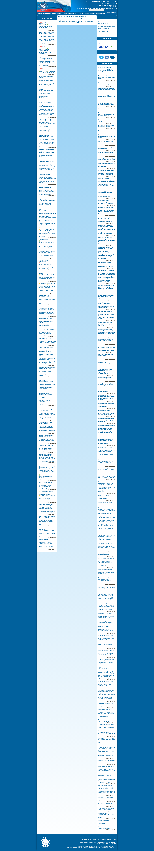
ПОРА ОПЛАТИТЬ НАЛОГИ (45, 338)
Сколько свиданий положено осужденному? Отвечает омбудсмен (45, 174)
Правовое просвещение (70, 13)
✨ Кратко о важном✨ (44, 306)
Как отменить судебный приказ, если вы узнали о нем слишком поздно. (46, 161)
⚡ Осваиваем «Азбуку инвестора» (47, 227)
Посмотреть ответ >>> (110, 73)
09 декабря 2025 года (44, 295)
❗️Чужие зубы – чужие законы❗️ (47, 57)
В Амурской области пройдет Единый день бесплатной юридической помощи (46, 121)
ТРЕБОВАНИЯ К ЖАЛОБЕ (103, 28)
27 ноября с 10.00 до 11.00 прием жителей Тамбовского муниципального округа (46, 325)
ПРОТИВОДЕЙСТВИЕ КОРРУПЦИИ (111, 13)
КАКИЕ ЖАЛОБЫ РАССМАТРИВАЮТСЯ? (107, 26)
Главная (40, 13)
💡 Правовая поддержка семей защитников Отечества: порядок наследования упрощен (46, 493)
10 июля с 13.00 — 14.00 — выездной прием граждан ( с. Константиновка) (45, 102)
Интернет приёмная (90, 13)
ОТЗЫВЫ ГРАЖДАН (100, 13)
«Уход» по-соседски (43, 539)
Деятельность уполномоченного (52, 13)
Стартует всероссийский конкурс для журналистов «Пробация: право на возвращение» (46, 34)
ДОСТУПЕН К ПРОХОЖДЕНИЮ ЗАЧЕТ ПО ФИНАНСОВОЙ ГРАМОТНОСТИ (46, 437)
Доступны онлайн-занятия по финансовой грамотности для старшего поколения (46, 409)
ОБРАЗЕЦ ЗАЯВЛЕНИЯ (103, 23)
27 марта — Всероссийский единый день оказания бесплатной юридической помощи (47, 215)
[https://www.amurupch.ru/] (43, 6)
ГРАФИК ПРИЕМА (102, 21)
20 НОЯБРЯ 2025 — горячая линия (47, 328)
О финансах (41, 250)
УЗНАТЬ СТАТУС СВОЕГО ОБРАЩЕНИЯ (106, 33)
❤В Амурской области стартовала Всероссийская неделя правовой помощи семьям (47, 106)
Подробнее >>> (52, 30)
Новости (81, 13)
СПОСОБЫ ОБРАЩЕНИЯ (103, 31)
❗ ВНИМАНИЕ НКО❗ (44, 239)
